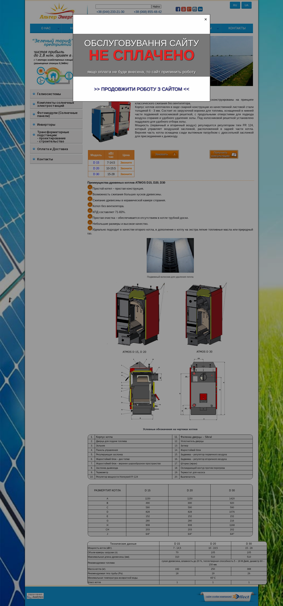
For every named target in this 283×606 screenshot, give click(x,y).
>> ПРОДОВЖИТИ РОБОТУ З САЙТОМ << (141, 89)
